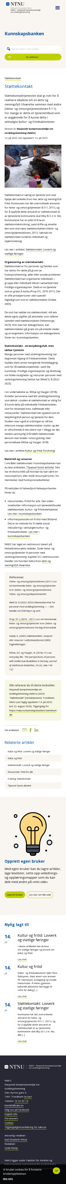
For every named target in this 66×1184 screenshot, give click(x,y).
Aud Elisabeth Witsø (16, 1139)
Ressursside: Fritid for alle (20, 771)
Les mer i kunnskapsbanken (24, 513)
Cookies (9, 1122)
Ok (56, 1170)
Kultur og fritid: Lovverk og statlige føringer (29, 751)
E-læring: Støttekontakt (19, 778)
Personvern (11, 1118)
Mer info (8, 1178)
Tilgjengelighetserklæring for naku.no (25, 1127)
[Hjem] (27, 8)
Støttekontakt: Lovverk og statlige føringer (29, 765)
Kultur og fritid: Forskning (40, 450)
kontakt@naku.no (14, 1105)
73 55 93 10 (21, 1101)
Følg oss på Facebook (17, 1109)
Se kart (28, 1096)
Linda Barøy (12, 1147)
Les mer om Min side (40, 894)
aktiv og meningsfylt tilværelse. (28, 563)
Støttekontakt (13, 78)
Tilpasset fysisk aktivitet (40, 467)
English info (11, 1114)
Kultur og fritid (15, 758)
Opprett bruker (15, 894)
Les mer (22, 959)
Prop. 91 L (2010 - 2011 (22, 619)
